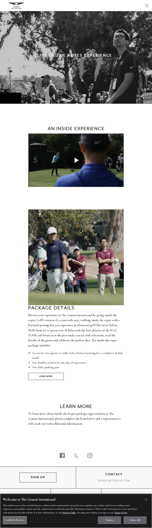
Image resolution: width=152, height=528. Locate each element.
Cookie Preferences (15, 520)
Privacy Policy (69, 512)
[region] (76, 511)
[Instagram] (89, 456)
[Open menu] (146, 5)
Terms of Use (120, 512)
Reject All (135, 520)
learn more (46, 376)
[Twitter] (76, 456)
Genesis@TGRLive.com (114, 480)
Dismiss (109, 520)
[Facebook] (62, 456)
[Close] (146, 499)
